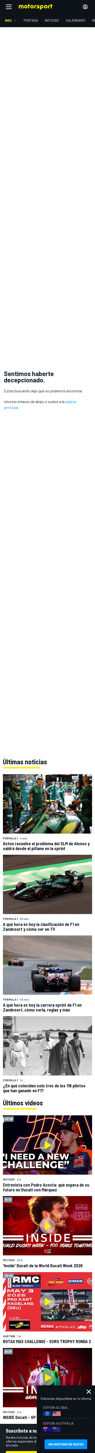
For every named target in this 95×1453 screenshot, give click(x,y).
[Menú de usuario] (85, 7)
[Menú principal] (9, 7)
